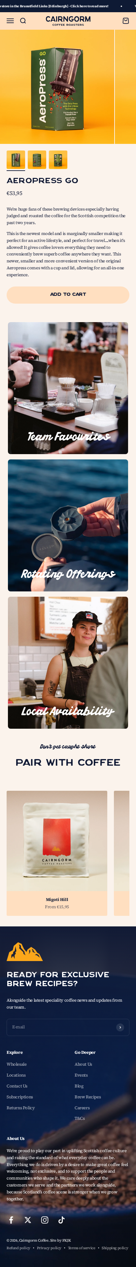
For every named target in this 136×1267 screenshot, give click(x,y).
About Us (83, 1064)
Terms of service (81, 1248)
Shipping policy (115, 1248)
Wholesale (17, 1064)
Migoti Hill (57, 899)
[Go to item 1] (16, 160)
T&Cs (80, 1118)
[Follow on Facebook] (11, 1220)
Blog (79, 1086)
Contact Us (17, 1086)
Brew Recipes (88, 1097)
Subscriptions (20, 1097)
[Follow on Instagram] (44, 1220)
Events (81, 1075)
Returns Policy (21, 1108)
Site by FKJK (60, 1240)
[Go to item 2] (37, 160)
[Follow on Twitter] (27, 1220)
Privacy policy (49, 1248)
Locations (16, 1075)
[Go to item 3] (58, 160)
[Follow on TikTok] (61, 1220)
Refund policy (18, 1248)
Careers (82, 1108)
